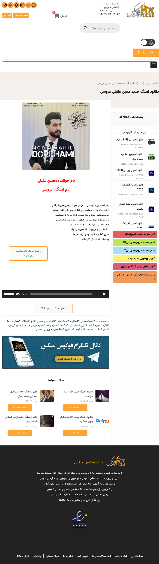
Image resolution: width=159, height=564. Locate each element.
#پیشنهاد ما (14, 321)
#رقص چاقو (53, 325)
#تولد (91, 325)
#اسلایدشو (63, 321)
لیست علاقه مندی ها (101, 556)
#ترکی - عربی (102, 325)
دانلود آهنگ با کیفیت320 (53, 308)
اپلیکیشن (37, 556)
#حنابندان (75, 325)
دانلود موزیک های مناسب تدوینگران (28, 253)
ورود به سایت (21, 15)
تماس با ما (68, 556)
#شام (106, 329)
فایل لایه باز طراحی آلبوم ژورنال (140, 234)
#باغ (33, 321)
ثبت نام (7, 15)
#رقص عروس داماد (34, 325)
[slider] (9, 293)
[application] (55, 294)
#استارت (75, 321)
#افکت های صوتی (46, 321)
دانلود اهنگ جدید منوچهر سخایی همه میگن (23, 394)
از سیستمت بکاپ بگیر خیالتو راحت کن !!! (136, 277)
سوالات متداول (52, 556)
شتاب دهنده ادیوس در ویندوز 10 (139, 242)
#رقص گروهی (15, 325)
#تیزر (84, 325)
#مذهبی (69, 329)
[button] (153, 65)
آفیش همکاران (22, 556)
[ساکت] (18, 294)
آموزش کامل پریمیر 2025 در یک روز (138, 267)
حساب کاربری (137, 556)
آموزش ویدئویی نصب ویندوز (141, 259)
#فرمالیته (81, 329)
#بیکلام (26, 321)
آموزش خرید (82, 556)
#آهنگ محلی (88, 321)
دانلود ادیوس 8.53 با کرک (129, 140)
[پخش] (104, 294)
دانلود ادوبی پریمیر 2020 (130, 170)
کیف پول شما (121, 556)
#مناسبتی (58, 329)
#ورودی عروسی (44, 329)
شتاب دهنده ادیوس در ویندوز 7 (139, 250)
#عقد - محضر (94, 329)
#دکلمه (64, 325)
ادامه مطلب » (75, 408)
